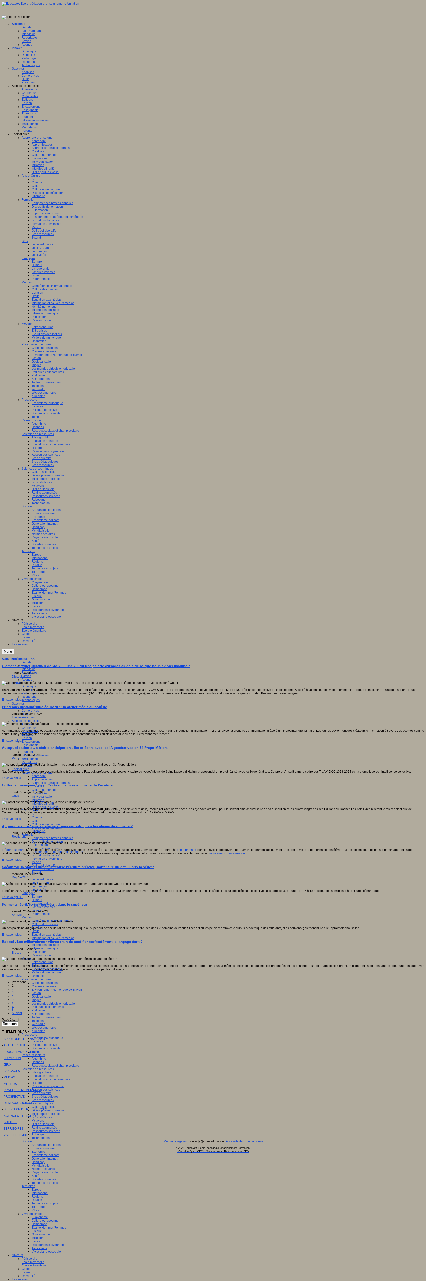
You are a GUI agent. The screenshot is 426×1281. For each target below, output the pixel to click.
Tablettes (38, 1020)
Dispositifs (19, 676)
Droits (35, 931)
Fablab (36, 993)
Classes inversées (44, 986)
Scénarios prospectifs (46, 1048)
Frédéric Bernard (13, 850)
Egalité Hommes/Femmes (49, 1227)
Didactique (29, 686)
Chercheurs (29, 728)
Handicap (38, 1162)
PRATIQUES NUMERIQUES (22, 1090)
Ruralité (37, 1200)
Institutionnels (31, 759)
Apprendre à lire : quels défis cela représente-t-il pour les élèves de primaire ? (67, 826)
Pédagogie (19, 758)
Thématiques (20, 769)
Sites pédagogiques (45, 1096)
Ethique (37, 1231)
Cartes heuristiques (45, 983)
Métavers (38, 1120)
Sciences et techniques (37, 1103)
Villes (35, 1210)
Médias (27, 917)
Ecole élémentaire (34, 1265)
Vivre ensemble (32, 1214)
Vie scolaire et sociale (46, 1251)
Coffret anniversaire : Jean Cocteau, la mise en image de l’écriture (57, 785)
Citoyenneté (40, 1217)
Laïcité (36, 1241)
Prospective (29, 1034)
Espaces (37, 1041)
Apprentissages (42, 779)
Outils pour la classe (45, 807)
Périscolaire (30, 1258)
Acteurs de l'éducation (26, 721)
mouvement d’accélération (227, 853)
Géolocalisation (42, 996)
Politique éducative (44, 1045)
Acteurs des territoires (46, 1145)
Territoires (28, 1186)
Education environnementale (51, 1079)
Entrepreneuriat (42, 962)
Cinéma (37, 817)
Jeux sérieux (40, 886)
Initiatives (38, 800)
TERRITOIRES (13, 1128)
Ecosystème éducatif (45, 1155)
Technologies (31, 700)
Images (36, 1000)
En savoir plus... (12, 699)
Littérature (38, 831)
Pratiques (28, 717)
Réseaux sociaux (43, 955)
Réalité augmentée (44, 1127)
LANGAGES (12, 1071)
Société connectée (44, 1179)
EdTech (27, 738)
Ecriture (37, 896)
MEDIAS (9, 1077)
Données (38, 1062)
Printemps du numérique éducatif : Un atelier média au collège (54, 707)
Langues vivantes (43, 907)
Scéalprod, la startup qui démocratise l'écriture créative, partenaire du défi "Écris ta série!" (78, 867)
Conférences (30, 710)
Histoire (37, 1083)
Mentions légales (175, 1141)
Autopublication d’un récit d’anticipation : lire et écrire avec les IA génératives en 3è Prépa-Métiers (85, 748)
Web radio (38, 1024)
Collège (27, 1269)
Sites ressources (43, 869)
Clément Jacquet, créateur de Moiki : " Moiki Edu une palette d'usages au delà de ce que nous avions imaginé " (96, 666)
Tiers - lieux (39, 1248)
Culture (36, 821)
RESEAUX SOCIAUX (18, 1103)
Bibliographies (41, 1072)
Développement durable (48, 1110)
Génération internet (44, 1158)
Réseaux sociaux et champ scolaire (55, 1065)
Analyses (18, 915)
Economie (38, 1151)
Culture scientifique (44, 1107)
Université (28, 1276)
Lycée (26, 1272)
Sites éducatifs (41, 1093)
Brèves (26, 676)
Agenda (27, 679)
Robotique (39, 1134)
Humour (37, 900)
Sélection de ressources (38, 1069)
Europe (36, 1189)
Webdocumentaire (44, 1027)
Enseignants (30, 745)
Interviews (28, 669)
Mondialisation (41, 1165)
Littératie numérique (45, 948)
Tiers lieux (38, 1207)
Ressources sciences (46, 1089)
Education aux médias (46, 934)
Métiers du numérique (46, 972)
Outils (15, 795)
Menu (8, 651)
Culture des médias (45, 924)
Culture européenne (45, 1220)
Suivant (17, 1013)
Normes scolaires (43, 1169)
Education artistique (45, 1076)
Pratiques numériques (36, 979)
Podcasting (39, 1010)
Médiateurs (29, 762)
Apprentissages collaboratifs (51, 783)
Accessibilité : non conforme (244, 1141)
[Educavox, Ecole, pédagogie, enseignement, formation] (40, 3)
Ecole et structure (43, 1148)
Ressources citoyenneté (48, 1086)
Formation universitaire (47, 858)
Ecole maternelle (33, 1262)
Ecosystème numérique (47, 1038)
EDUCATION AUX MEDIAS (22, 1052)
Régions (37, 1196)
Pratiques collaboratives (48, 1007)
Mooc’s (36, 862)
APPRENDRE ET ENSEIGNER (24, 1039)
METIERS (10, 1084)
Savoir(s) (18, 703)
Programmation (42, 914)
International (40, 1193)
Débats (26, 662)
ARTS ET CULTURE (17, 1045)
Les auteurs (20, 1279)
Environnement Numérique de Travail (57, 989)
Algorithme (39, 1058)
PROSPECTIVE (14, 1096)
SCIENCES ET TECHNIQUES (24, 1116)
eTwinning (38, 1031)
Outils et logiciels (43, 1124)
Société (27, 1141)
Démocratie (39, 1224)
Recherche (29, 696)
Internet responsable (45, 945)
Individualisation (42, 796)
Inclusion (38, 1238)
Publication (39, 952)
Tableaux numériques (46, 1017)
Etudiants (28, 752)
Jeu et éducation (43, 879)
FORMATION (12, 1058)
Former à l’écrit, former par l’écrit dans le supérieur (44, 904)
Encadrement (31, 741)
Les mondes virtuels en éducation (54, 1003)
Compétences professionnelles (52, 838)
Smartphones (41, 1014)
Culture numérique (44, 790)
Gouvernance (41, 1234)
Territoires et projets (45, 1182)
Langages (28, 893)
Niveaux (17, 1255)
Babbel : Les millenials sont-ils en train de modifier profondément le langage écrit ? (72, 942)
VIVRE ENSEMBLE (17, 1135)
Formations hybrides (45, 855)
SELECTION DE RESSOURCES (25, 1109)
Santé (35, 1176)
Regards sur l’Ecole (45, 1172)
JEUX (7, 1064)
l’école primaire (186, 850)
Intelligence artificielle (46, 1114)
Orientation (39, 976)
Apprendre (39, 776)
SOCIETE (10, 1122)
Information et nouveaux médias (53, 938)
